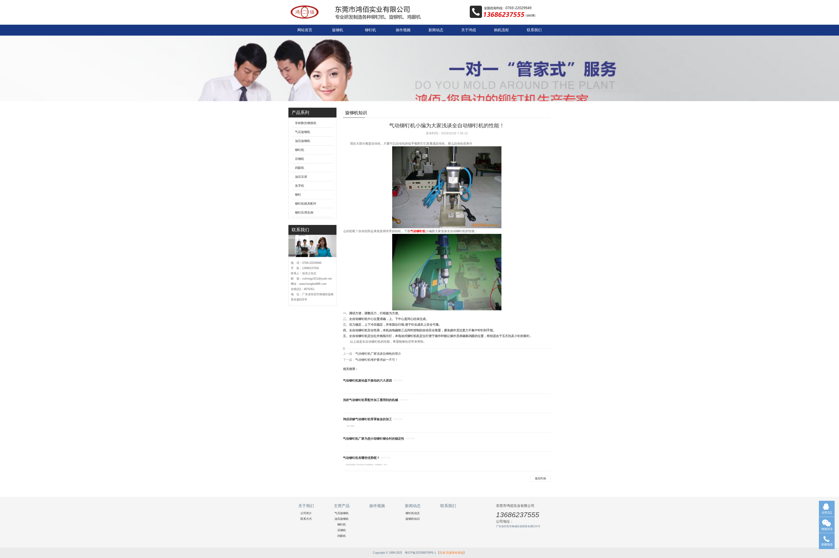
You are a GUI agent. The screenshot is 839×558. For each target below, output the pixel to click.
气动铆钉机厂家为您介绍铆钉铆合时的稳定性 (373, 438)
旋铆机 (337, 30)
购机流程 (501, 30)
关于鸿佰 (468, 30)
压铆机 (299, 159)
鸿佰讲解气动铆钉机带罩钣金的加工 (367, 419)
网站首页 (304, 30)
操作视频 (403, 30)
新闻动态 (435, 30)
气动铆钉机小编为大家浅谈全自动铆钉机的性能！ (446, 125)
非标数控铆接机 (305, 123)
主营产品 (342, 506)
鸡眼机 (299, 167)
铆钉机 (370, 30)
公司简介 (306, 513)
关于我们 (306, 506)
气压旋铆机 (302, 132)
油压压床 (301, 176)
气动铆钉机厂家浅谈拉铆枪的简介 (378, 353)
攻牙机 (299, 185)
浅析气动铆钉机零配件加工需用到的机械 (370, 400)
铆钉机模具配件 (305, 203)
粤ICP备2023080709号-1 (420, 552)
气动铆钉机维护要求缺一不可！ (376, 359)
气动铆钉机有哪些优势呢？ (361, 458)
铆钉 (298, 194)
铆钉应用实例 (304, 212)
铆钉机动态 (413, 513)
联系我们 (534, 30)
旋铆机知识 (413, 518)
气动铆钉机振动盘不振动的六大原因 (367, 380)
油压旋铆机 (302, 141)
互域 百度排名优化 (451, 552)
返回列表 (540, 478)
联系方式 (306, 518)
